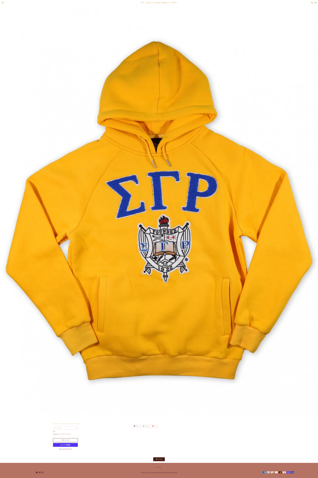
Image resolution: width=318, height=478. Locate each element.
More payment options (65, 449)
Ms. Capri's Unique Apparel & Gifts (159, 2)
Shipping (55, 434)
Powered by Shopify (171, 472)
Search (159, 467)
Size (55, 428)
